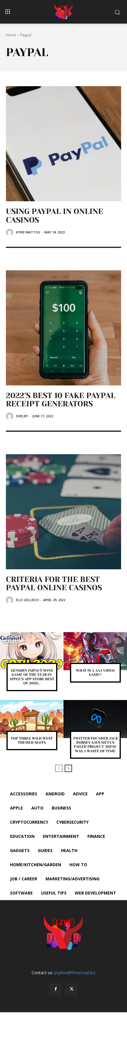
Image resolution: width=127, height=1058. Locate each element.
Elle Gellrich (27, 600)
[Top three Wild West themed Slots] (32, 719)
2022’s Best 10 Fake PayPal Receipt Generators (60, 399)
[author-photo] (10, 232)
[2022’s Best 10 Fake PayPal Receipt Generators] (63, 327)
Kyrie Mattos (28, 232)
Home (11, 34)
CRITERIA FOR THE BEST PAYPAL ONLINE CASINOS (54, 583)
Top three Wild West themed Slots (32, 740)
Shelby (22, 416)
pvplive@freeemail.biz (74, 972)
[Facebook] (55, 989)
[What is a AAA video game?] (95, 651)
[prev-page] (59, 768)
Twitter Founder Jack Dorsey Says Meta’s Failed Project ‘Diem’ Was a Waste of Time (95, 744)
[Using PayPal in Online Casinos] (63, 143)
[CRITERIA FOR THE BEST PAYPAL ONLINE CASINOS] (63, 511)
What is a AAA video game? (95, 672)
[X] (71, 989)
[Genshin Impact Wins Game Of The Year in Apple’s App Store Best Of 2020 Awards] (32, 651)
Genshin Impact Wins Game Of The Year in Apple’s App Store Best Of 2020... (31, 676)
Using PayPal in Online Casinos (54, 215)
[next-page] (68, 768)
